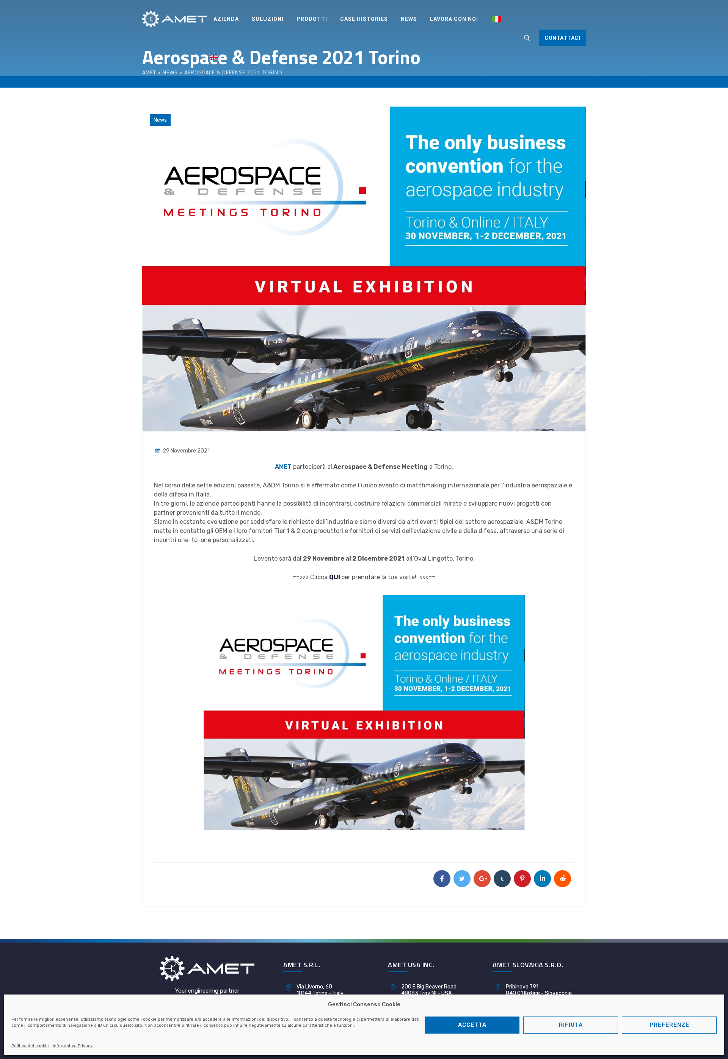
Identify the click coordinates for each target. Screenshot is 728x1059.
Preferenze (669, 1024)
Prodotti (312, 19)
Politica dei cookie (30, 1045)
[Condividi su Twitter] (462, 878)
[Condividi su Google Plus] (482, 878)
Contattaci (562, 38)
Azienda (226, 19)
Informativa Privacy (73, 1045)
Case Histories (364, 19)
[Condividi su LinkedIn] (542, 878)
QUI (334, 577)
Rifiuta (571, 1024)
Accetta (472, 1024)
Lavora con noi (454, 19)
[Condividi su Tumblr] (502, 878)
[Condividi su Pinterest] (522, 878)
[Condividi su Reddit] (562, 878)
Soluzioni (268, 19)
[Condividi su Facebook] (441, 878)
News (409, 19)
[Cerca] (527, 37)
